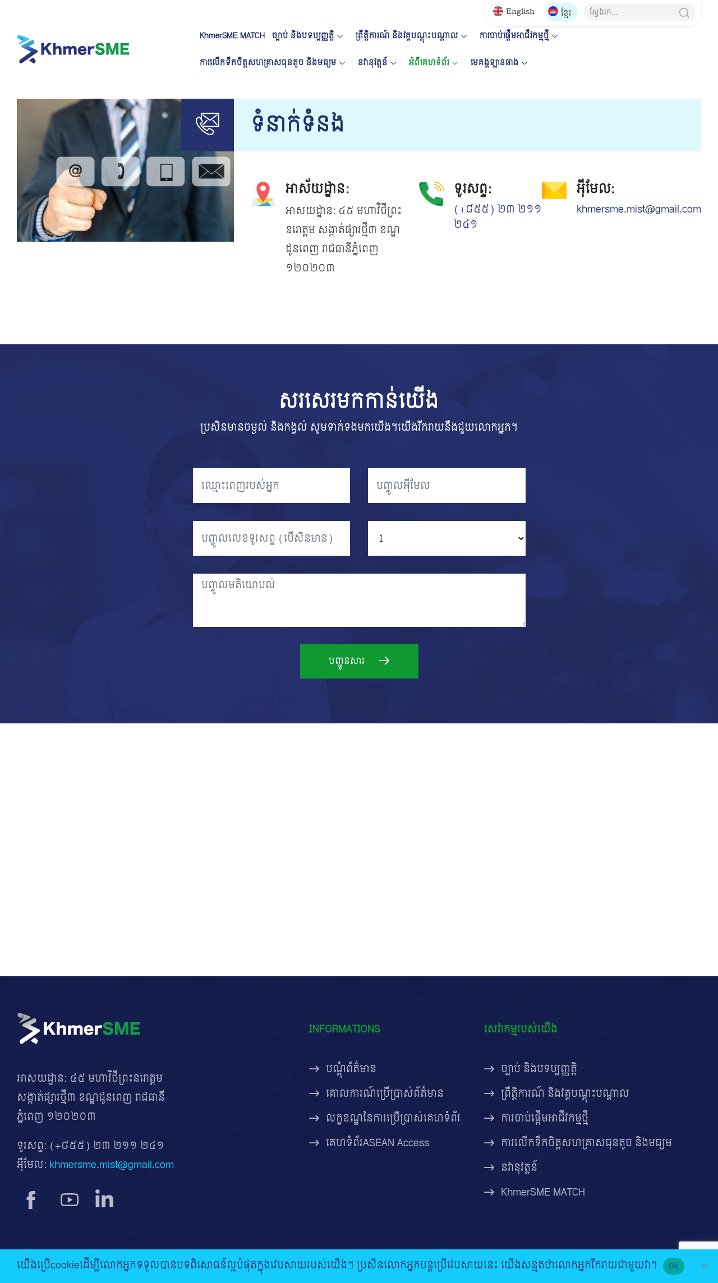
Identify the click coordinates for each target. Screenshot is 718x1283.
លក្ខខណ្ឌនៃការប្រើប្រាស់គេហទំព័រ (393, 1118)
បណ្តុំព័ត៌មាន (351, 1069)
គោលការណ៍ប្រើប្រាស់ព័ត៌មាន (385, 1093)
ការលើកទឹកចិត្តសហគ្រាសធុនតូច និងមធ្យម (268, 63)
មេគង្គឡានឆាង (495, 63)
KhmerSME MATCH (232, 36)
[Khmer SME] (73, 49)
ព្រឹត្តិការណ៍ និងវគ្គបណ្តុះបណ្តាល (407, 36)
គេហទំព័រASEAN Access (377, 1143)
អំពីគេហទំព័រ (429, 63)
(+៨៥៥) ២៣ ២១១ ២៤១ (498, 217)
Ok (674, 1265)
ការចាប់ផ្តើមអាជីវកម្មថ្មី (514, 36)
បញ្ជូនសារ (348, 661)
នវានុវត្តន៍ (373, 63)
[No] (704, 1266)
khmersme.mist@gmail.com (639, 209)
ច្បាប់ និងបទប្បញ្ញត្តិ (303, 36)
